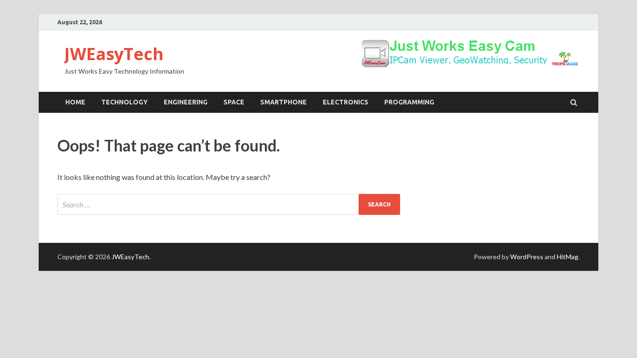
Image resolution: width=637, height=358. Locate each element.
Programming (409, 102)
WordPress (526, 257)
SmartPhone (283, 102)
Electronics (345, 102)
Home (75, 102)
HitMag (567, 257)
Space (233, 102)
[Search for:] (228, 204)
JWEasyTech (114, 53)
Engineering (186, 102)
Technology (124, 102)
